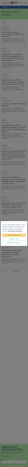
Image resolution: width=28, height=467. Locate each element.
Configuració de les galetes (14, 242)
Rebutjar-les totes (14, 238)
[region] (14, 233)
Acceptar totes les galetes (14, 235)
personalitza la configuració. (15, 231)
